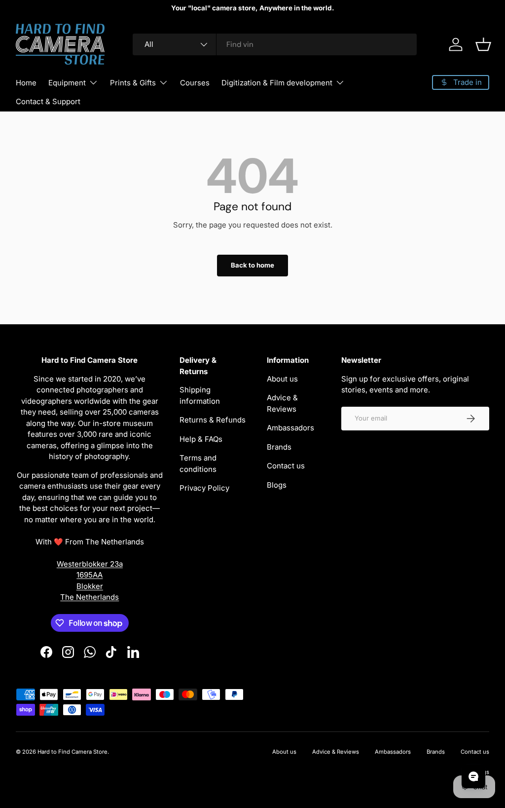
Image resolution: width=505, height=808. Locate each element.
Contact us (286, 465)
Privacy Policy (204, 488)
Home (26, 82)
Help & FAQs (201, 439)
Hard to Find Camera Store (72, 751)
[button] (483, 44)
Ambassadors (290, 427)
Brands (279, 447)
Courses (195, 82)
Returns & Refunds (213, 419)
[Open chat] (473, 776)
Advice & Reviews (335, 751)
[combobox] (275, 44)
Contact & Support (48, 101)
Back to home (252, 265)
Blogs (277, 485)
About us (282, 379)
